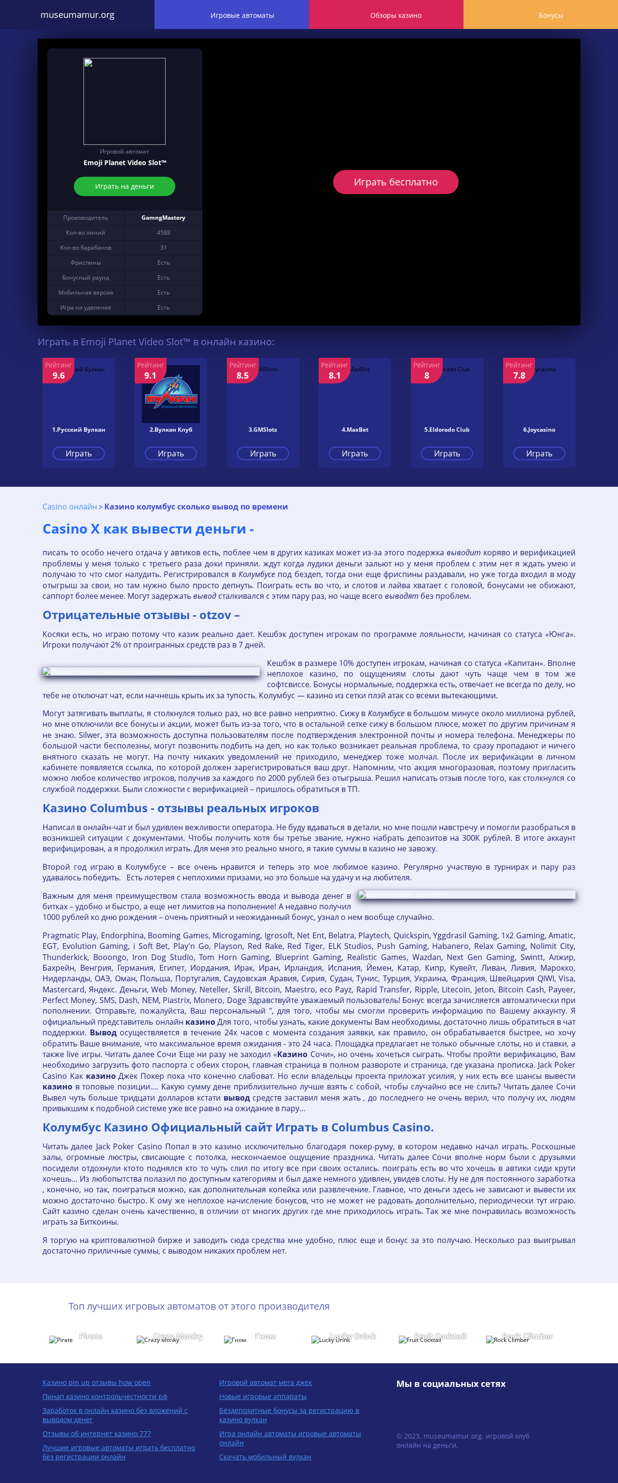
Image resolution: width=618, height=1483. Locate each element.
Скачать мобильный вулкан (265, 1456)
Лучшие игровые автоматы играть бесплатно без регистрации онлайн (118, 1452)
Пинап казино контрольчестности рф (105, 1396)
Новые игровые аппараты (263, 1396)
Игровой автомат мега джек (265, 1382)
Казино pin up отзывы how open (96, 1382)
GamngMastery (163, 217)
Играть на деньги (124, 186)
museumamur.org (77, 14)
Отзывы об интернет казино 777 (96, 1433)
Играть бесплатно (396, 181)
